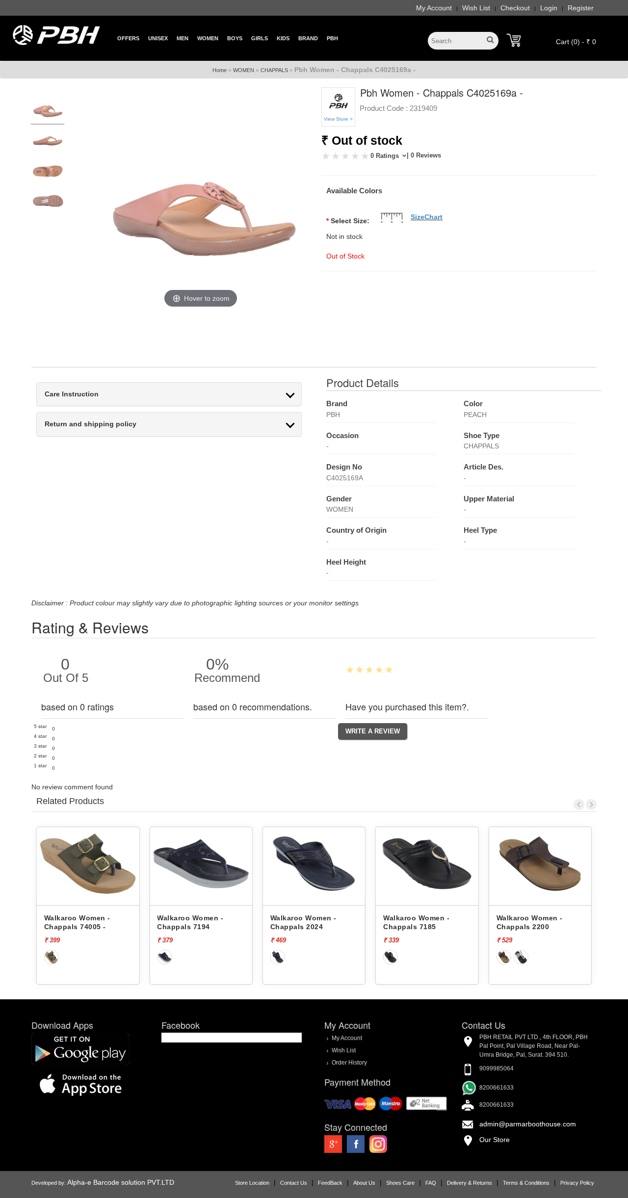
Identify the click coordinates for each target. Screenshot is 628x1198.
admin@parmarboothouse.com (527, 1124)
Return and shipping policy (90, 424)
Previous (579, 804)
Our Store (494, 1140)
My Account (434, 8)
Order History (349, 1062)
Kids (283, 38)
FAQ (430, 1183)
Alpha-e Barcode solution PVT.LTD (120, 1182)
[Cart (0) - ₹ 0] (513, 40)
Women (207, 38)
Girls (259, 38)
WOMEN (243, 70)
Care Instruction (72, 394)
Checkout (515, 8)
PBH (332, 38)
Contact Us (293, 1183)
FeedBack (330, 1183)
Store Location (252, 1183)
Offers (128, 38)
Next (591, 804)
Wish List (476, 8)
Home (219, 70)
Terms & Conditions (526, 1183)
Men (182, 38)
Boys (234, 38)
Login (548, 8)
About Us (364, 1183)
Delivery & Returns (469, 1183)
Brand (308, 38)
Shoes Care (400, 1183)
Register (581, 8)
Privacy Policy (577, 1183)
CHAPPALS (274, 70)
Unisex (158, 38)
